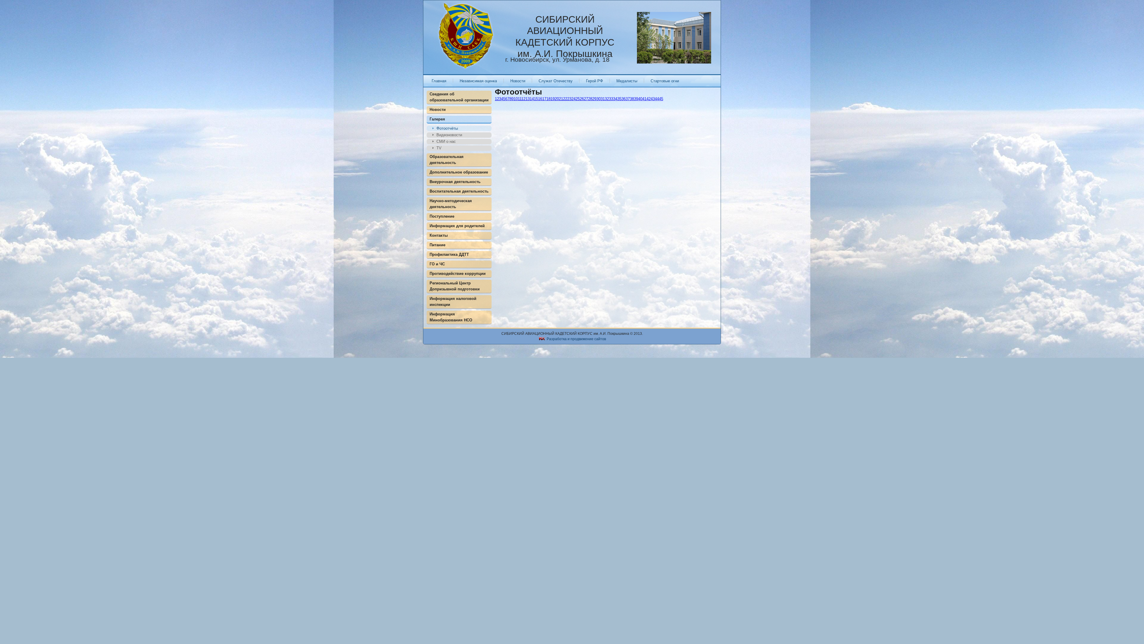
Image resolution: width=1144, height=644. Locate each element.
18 (548, 99)
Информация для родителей (457, 226)
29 (594, 99)
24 (573, 99)
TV (439, 148)
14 (532, 99)
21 (561, 99)
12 (523, 99)
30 (598, 99)
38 (632, 99)
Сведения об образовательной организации (459, 97)
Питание (437, 245)
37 (628, 99)
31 (603, 99)
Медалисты (626, 81)
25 (578, 99)
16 (540, 99)
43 (653, 99)
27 (586, 99)
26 (582, 99)
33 (611, 99)
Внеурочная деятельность (455, 181)
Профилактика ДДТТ (449, 254)
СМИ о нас (446, 141)
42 (648, 99)
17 (544, 99)
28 (590, 99)
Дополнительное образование (459, 172)
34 (615, 99)
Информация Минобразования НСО (451, 317)
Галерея (437, 119)
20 (557, 99)
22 (565, 99)
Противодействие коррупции (458, 273)
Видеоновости (449, 135)
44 (657, 99)
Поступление (442, 216)
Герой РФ (594, 81)
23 (569, 99)
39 (636, 99)
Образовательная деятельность (447, 159)
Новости (517, 81)
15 (536, 99)
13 (528, 99)
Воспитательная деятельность (459, 191)
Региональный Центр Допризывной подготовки (455, 286)
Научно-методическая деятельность (451, 204)
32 (607, 99)
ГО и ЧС (437, 264)
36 (623, 99)
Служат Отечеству (556, 81)
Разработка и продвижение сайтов (576, 339)
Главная (439, 81)
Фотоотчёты (447, 128)
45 (661, 99)
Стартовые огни (665, 81)
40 (640, 99)
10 (516, 99)
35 (619, 99)
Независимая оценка (478, 81)
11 (519, 99)
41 (644, 99)
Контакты (439, 235)
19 (553, 99)
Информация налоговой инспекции (453, 301)
